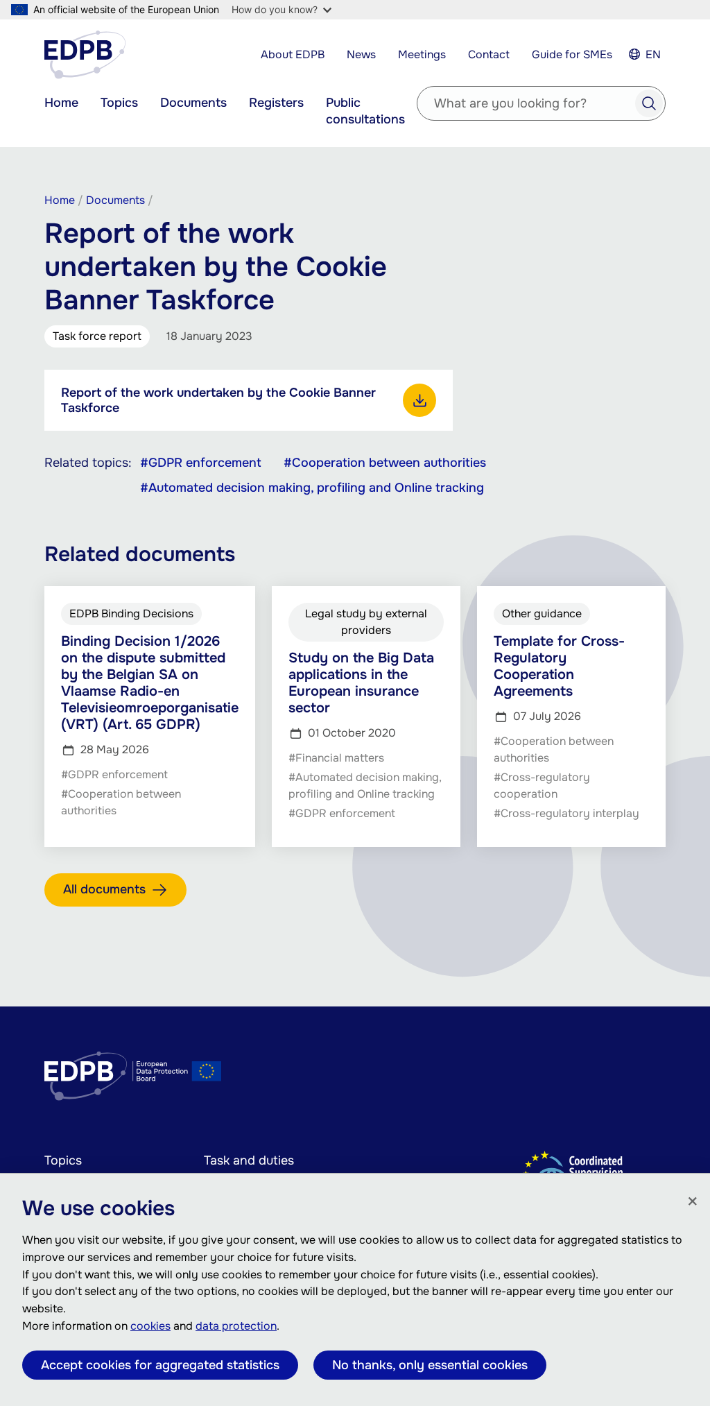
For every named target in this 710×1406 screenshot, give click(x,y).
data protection (236, 1326)
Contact (489, 54)
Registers (276, 102)
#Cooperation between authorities (385, 462)
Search (649, 103)
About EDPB (292, 54)
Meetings (422, 54)
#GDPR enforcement (200, 462)
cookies (150, 1326)
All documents (104, 889)
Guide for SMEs (572, 54)
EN (653, 54)
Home (61, 102)
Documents (193, 102)
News (361, 54)
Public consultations (365, 111)
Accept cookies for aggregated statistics (160, 1365)
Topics (119, 102)
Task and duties (249, 1160)
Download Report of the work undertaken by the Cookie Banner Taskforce (419, 400)
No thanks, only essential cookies (430, 1365)
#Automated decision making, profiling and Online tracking (312, 487)
